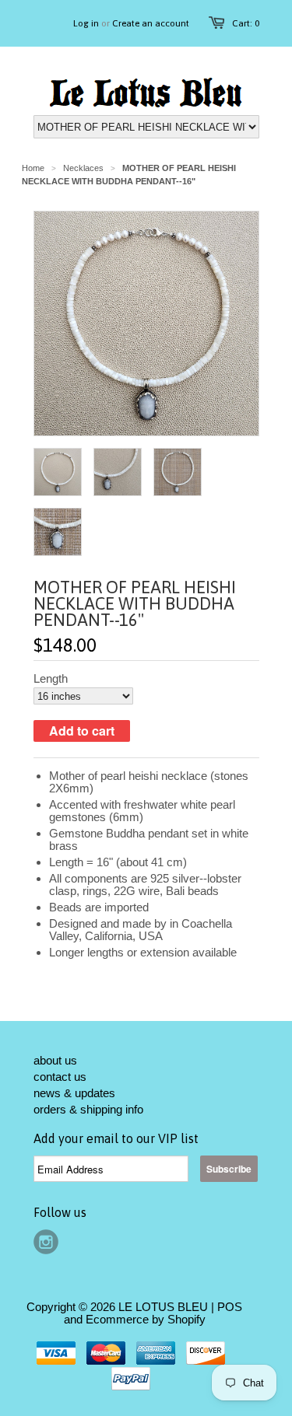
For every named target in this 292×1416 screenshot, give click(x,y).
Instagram (45, 1241)
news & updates (74, 1093)
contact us (59, 1076)
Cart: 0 (245, 23)
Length (50, 679)
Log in (86, 23)
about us (55, 1060)
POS (229, 1306)
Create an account (150, 23)
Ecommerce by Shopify (146, 1319)
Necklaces (83, 168)
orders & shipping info (88, 1109)
